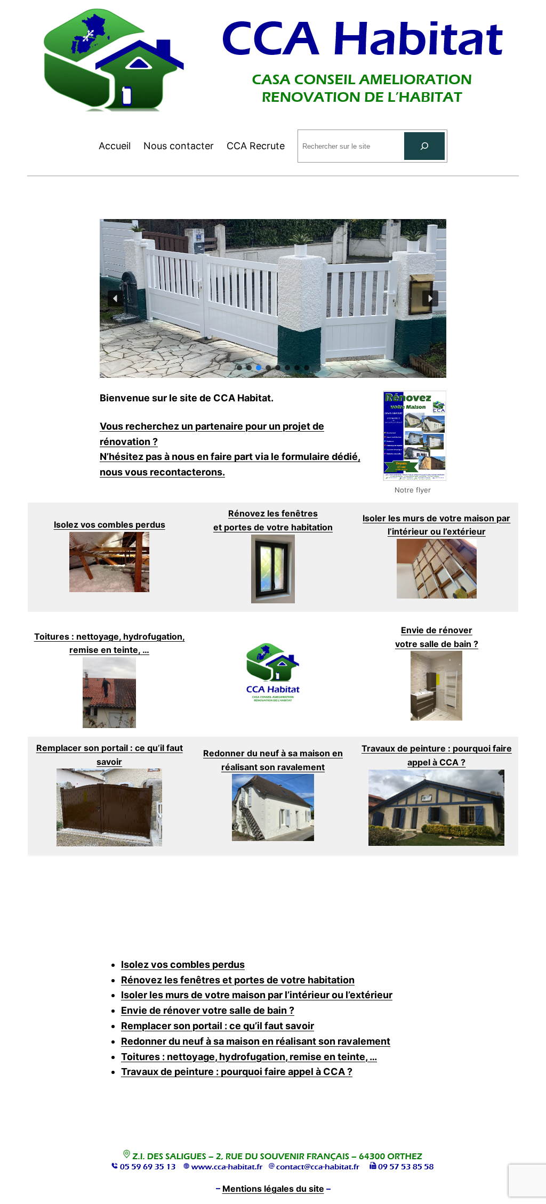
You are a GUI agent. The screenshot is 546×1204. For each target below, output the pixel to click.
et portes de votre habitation (273, 527)
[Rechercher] (424, 146)
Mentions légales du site (273, 1188)
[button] (116, 298)
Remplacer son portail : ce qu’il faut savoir (217, 1025)
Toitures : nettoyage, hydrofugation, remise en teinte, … (249, 1056)
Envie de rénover (436, 630)
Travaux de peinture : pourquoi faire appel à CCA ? (236, 1071)
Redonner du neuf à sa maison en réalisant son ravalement (255, 1041)
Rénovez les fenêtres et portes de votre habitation (238, 979)
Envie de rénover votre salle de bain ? (207, 1010)
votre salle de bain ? (436, 644)
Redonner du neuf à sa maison (267, 753)
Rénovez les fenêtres (273, 513)
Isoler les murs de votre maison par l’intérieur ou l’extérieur (256, 994)
